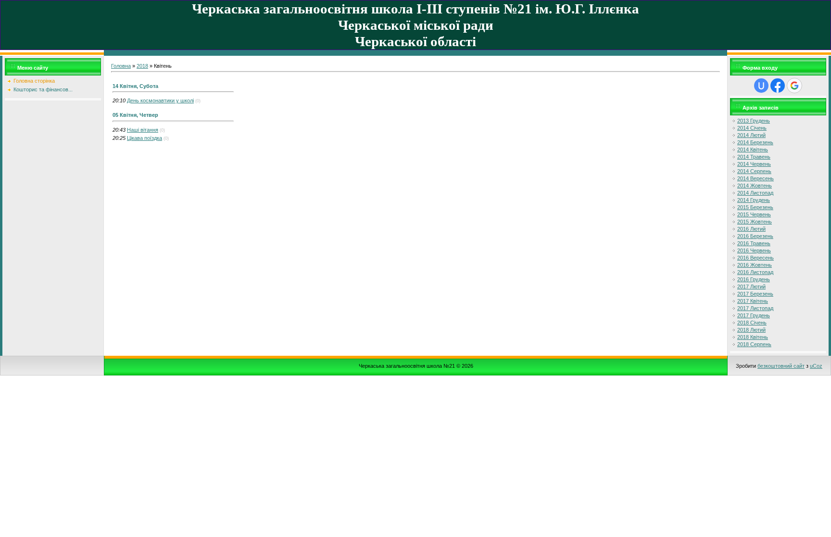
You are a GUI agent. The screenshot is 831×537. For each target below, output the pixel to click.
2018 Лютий (751, 330)
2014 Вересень (755, 178)
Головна (121, 66)
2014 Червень (754, 164)
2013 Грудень (753, 121)
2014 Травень (753, 157)
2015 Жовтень (754, 222)
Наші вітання (142, 130)
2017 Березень (755, 294)
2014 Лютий (751, 135)
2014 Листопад (755, 193)
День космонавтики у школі (160, 100)
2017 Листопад (755, 308)
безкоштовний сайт (781, 366)
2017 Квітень (752, 301)
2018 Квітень (752, 337)
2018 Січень (752, 322)
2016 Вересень (755, 258)
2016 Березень (755, 236)
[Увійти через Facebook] (777, 85)
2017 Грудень (753, 315)
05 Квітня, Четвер (135, 115)
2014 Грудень (753, 200)
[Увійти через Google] (794, 85)
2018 (142, 66)
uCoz (816, 366)
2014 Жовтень (754, 185)
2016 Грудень (753, 279)
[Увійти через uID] (761, 85)
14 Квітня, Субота (135, 86)
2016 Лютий (751, 229)
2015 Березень (755, 207)
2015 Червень (754, 214)
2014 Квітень (752, 149)
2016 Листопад (755, 272)
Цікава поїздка (144, 138)
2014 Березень (755, 142)
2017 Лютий (751, 286)
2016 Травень (753, 243)
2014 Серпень (754, 171)
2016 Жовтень (754, 265)
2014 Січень (752, 128)
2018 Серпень (754, 344)
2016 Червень (754, 250)
